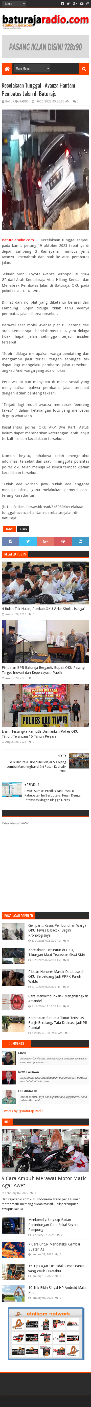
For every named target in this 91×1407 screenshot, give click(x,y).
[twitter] (68, 4)
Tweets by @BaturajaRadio (22, 1111)
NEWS (23, 529)
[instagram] (87, 4)
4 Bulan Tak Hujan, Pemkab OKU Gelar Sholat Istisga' (43, 609)
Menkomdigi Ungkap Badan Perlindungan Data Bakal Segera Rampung (53, 1225)
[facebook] (62, 4)
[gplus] (75, 4)
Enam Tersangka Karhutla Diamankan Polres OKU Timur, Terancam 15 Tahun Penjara (40, 733)
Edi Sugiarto (27, 1091)
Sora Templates (38, 1401)
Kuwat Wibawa (28, 1072)
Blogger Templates (67, 1401)
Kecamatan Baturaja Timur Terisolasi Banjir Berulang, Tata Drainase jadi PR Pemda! (57, 1023)
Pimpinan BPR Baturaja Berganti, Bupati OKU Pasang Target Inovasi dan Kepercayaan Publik (43, 670)
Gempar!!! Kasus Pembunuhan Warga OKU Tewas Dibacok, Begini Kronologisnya (57, 930)
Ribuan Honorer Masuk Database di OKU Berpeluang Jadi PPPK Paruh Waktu (55, 977)
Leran (22, 1052)
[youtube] (81, 4)
